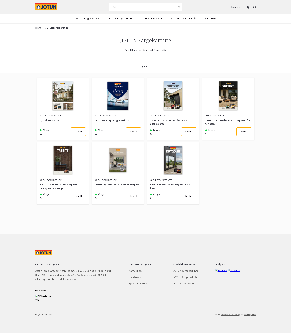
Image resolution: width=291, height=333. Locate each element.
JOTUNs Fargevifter (151, 19)
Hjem (38, 27)
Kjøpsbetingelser (138, 284)
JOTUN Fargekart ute (120, 19)
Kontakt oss (136, 271)
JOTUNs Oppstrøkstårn (183, 19)
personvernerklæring (230, 314)
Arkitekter (210, 19)
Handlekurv (135, 277)
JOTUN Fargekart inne (87, 19)
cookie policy (250, 314)
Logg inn (235, 7)
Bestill (78, 131)
